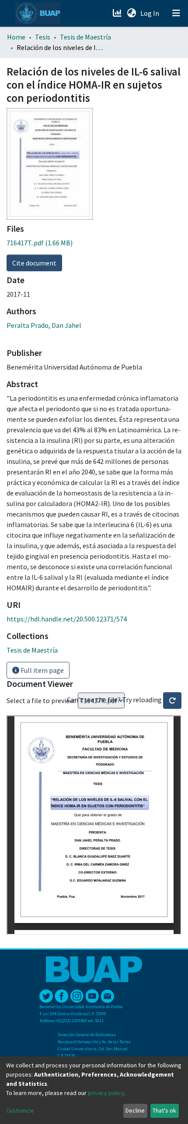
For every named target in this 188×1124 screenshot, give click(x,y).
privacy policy (106, 1093)
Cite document (34, 263)
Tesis (42, 36)
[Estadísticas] (117, 13)
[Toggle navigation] (176, 13)
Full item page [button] (41, 670)
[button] (131, 13)
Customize (20, 1110)
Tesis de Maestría (85, 36)
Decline (135, 1110)
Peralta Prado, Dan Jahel (44, 325)
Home (16, 36)
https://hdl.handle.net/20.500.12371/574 (67, 618)
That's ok (164, 1110)
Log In (150, 13)
